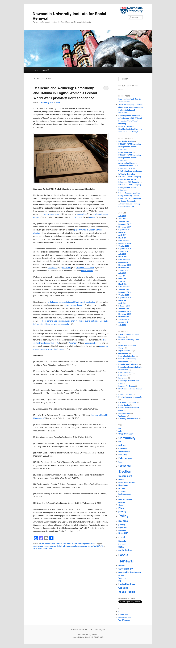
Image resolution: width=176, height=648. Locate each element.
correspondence (50, 546)
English (59, 546)
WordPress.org (124, 620)
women (90, 546)
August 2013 (123, 322)
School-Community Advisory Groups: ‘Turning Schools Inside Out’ (129, 204)
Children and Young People (129, 339)
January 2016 (123, 262)
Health (121, 479)
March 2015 (122, 284)
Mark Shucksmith (125, 499)
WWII (39, 548)
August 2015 (123, 270)
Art (119, 428)
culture (122, 445)
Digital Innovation (125, 350)
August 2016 (123, 251)
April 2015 (122, 281)
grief (64, 546)
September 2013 (124, 319)
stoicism (83, 546)
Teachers (121, 578)
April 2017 (122, 235)
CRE (120, 441)
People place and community (130, 397)
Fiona (58, 102)
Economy (122, 454)
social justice (125, 550)
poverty (121, 524)
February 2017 (124, 240)
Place (121, 508)
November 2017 (124, 227)
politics (123, 521)
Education (125, 458)
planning (122, 511)
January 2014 (123, 308)
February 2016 (124, 259)
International (123, 375)
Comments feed (124, 617)
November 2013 (124, 314)
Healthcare (123, 485)
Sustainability (125, 568)
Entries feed (123, 614)
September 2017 (124, 229)
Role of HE (123, 533)
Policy (123, 515)
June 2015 (122, 276)
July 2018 (122, 216)
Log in (121, 612)
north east (121, 502)
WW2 (35, 548)
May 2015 (122, 278)
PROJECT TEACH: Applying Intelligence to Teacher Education (129, 146)
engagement (123, 353)
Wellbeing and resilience (86, 543)
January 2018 (123, 221)
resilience (76, 546)
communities (38, 546)
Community (126, 438)
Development (124, 451)
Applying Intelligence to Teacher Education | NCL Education (128, 166)
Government (125, 475)
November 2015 (124, 265)
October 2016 (123, 246)
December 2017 (124, 224)
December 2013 (124, 311)
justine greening (124, 494)
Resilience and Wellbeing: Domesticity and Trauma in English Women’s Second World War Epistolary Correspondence (65, 92)
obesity (120, 505)
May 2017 (122, 232)
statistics (121, 566)
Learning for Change (126, 386)
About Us (46, 70)
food (120, 462)
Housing (122, 488)
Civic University (125, 433)
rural (121, 537)
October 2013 (123, 316)
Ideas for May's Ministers (128, 364)
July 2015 (122, 273)
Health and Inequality (126, 482)
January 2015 (123, 289)
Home (36, 70)
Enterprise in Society (126, 356)
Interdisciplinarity (125, 372)
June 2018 (122, 218)
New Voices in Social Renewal (51, 543)
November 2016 (124, 243)
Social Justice (124, 405)
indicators (122, 491)
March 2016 (122, 256)
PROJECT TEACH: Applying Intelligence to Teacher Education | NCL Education (129, 179)
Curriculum (122, 448)
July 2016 (122, 254)
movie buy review (125, 152)
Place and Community (127, 402)
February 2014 (124, 306)
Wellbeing (122, 416)
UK (119, 581)
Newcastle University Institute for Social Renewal (69, 16)
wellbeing (123, 587)
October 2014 (123, 295)
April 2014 (122, 303)
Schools (122, 541)
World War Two (99, 546)
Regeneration (123, 528)
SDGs (121, 546)
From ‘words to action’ (127, 126)
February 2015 (124, 286)
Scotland (121, 544)
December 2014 (124, 292)
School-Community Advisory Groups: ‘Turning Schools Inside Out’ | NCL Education (129, 195)
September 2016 (124, 248)
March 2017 (122, 238)
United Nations (126, 584)
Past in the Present (70, 543)
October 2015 (123, 267)
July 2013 (122, 325)
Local (120, 497)
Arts (120, 431)
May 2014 (122, 300)
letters (69, 546)
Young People (126, 592)
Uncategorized (124, 413)
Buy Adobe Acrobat (126, 141)
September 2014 (124, 297)
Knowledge (122, 378)
